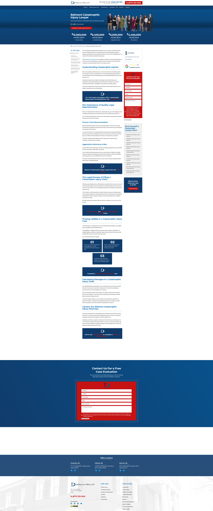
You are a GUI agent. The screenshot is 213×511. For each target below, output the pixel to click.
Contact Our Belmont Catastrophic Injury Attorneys (74, 72)
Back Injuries (125, 496)
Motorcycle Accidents (127, 492)
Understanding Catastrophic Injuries (74, 56)
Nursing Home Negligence (128, 501)
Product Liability (125, 509)
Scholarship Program (105, 489)
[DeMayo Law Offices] (80, 2)
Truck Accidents (125, 489)
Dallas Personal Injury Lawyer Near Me (132, 155)
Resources (121, 7)
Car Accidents (125, 487)
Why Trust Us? (128, 59)
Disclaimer (103, 496)
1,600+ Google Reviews (80, 24)
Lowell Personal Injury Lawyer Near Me (133, 159)
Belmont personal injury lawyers (91, 59)
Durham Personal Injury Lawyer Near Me (133, 163)
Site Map (103, 494)
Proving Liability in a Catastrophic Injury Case (75, 65)
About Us (85, 7)
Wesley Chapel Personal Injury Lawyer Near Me (133, 151)
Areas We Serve (104, 7)
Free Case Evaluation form (105, 273)
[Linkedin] (74, 503)
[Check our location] (75, 470)
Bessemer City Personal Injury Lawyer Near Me (133, 171)
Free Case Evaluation (127, 119)
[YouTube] (81, 503)
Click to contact (92, 211)
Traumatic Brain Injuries (127, 506)
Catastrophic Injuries (127, 494)
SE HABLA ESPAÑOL (114, 3)
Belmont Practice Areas (94, 7)
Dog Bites (124, 499)
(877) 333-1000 (134, 3)
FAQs (117, 7)
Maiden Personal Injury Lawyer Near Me (133, 147)
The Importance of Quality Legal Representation (75, 59)
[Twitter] (78, 503)
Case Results (112, 7)
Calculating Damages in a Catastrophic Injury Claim (75, 69)
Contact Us (127, 7)
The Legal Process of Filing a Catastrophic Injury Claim (76, 62)
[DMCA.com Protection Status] (74, 505)
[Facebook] (71, 503)
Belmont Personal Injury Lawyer (79, 46)
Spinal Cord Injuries (126, 504)
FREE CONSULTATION (133, 188)
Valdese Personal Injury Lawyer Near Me (133, 139)
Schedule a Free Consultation (80, 28)
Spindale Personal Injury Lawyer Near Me (133, 143)
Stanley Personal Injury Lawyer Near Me (133, 135)
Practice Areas (104, 487)
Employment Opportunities (107, 492)
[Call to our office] (72, 470)
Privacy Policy (128, 415)
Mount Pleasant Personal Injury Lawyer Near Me (133, 167)
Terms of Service (133, 115)
